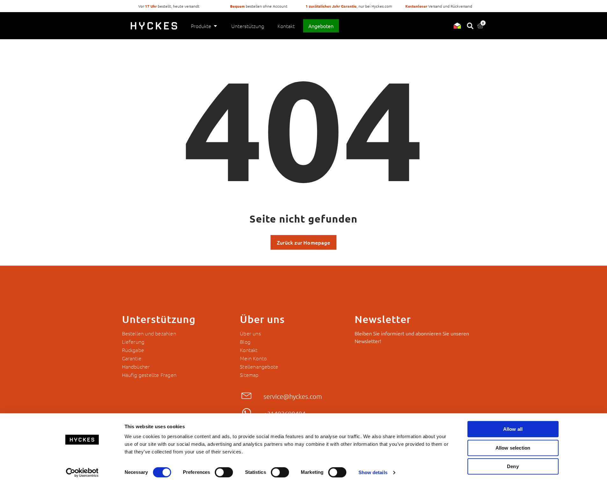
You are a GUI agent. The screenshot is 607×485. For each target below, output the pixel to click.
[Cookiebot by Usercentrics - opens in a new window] (82, 472)
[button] (149, 374)
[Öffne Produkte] (215, 26)
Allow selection (513, 448)
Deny (513, 466)
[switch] (224, 472)
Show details (372, 472)
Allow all (513, 429)
